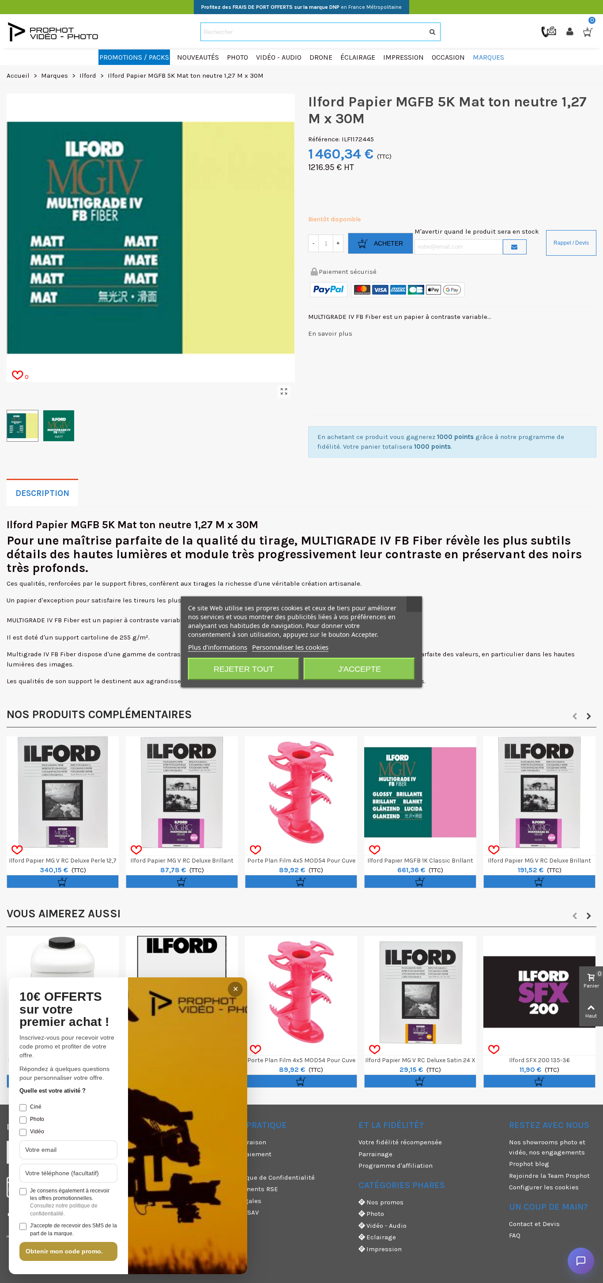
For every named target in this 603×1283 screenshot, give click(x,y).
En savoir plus (330, 333)
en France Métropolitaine (301, 7)
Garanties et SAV (233, 1212)
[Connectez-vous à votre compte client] (570, 31)
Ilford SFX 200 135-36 (539, 1060)
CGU (213, 1165)
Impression (384, 1249)
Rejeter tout (244, 668)
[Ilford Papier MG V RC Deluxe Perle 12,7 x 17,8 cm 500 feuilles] (63, 792)
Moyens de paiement (239, 1154)
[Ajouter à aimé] (17, 850)
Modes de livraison (236, 1142)
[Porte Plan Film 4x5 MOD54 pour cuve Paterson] (301, 792)
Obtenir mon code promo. (64, 1251)
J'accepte (359, 668)
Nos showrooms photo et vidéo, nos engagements (547, 1147)
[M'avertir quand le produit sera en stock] (515, 246)
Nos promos (384, 1202)
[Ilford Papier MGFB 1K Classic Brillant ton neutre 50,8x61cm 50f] (420, 792)
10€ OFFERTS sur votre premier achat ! (64, 1010)
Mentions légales (234, 1201)
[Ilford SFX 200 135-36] (539, 992)
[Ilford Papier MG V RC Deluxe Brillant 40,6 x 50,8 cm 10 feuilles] (182, 792)
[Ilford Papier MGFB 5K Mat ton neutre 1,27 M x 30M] (283, 391)
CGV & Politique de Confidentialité (261, 1177)
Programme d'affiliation (395, 1165)
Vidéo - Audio (386, 1226)
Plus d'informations (217, 646)
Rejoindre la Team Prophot (549, 1176)
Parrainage (375, 1154)
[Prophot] (55, 32)
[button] (574, 716)
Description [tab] (42, 493)
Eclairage (381, 1237)
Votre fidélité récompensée (400, 1142)
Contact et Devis (534, 1224)
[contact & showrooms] (549, 31)
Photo (375, 1214)
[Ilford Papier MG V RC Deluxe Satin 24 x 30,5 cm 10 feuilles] (420, 992)
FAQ (514, 1235)
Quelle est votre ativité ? (52, 1090)
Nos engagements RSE (242, 1189)
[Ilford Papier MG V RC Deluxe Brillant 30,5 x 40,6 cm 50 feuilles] (539, 792)
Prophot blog (529, 1164)
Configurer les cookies (544, 1187)
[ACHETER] (63, 881)
